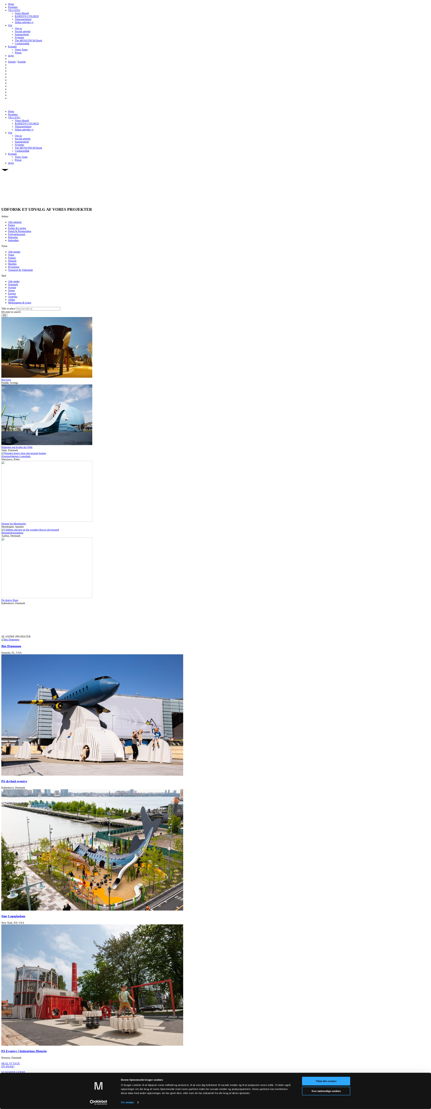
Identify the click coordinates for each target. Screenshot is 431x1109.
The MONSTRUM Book (28, 40)
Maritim (12, 263)
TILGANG (14, 10)
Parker (11, 225)
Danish (12, 61)
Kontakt (12, 46)
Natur (11, 254)
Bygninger (13, 266)
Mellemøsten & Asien (19, 302)
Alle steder (14, 281)
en (12, 55)
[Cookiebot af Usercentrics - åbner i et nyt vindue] (98, 1102)
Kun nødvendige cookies (326, 1090)
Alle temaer (14, 251)
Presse (18, 52)
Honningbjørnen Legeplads (15, 456)
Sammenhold (22, 34)
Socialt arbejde (22, 31)
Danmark (13, 284)
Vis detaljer (127, 1102)
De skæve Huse (9, 600)
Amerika (12, 296)
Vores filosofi (22, 13)
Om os (18, 28)
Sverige (12, 287)
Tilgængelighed (23, 19)
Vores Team (21, 49)
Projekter (13, 7)
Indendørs (13, 240)
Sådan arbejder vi (24, 22)
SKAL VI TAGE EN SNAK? (10, 1065)
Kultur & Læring (17, 228)
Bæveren (6, 379)
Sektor (4, 216)
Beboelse (13, 237)
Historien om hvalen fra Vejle (16, 447)
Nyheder (19, 37)
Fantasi (12, 257)
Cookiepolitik (22, 43)
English (22, 61)
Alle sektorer (15, 222)
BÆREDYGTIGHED (27, 16)
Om (10, 25)
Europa (12, 293)
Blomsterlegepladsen (12, 532)
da (9, 55)
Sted (3, 275)
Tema (4, 246)
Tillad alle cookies (326, 1081)
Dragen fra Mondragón (13, 523)
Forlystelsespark (16, 234)
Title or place (8, 308)
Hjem (11, 4)
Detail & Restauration (19, 231)
